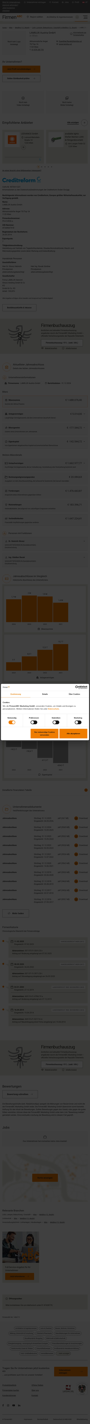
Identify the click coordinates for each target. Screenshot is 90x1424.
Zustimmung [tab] (15, 694)
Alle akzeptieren (73, 734)
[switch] (34, 722)
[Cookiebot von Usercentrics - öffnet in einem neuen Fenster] (77, 687)
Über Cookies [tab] (74, 694)
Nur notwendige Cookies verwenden (44, 733)
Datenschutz (53, 709)
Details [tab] (45, 694)
